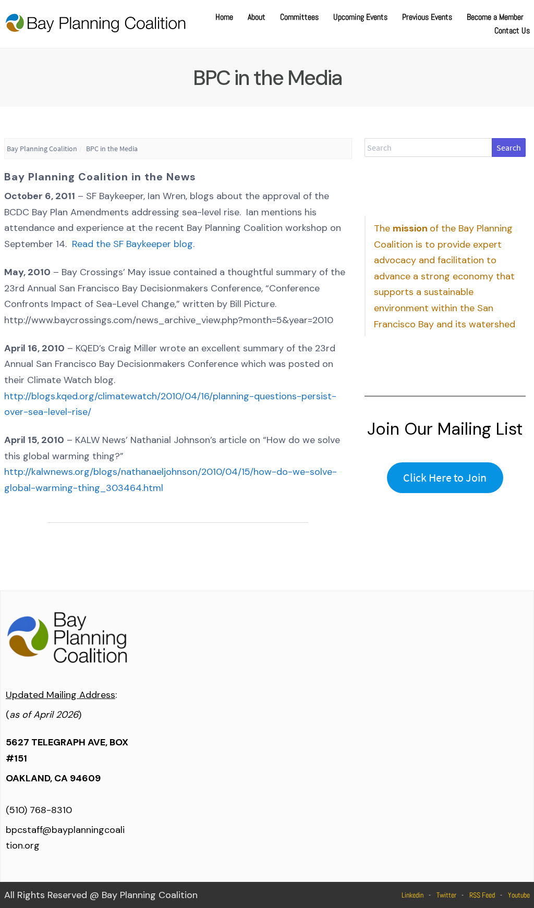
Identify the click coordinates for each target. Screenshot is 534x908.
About (256, 16)
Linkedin (412, 895)
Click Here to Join (445, 477)
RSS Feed (482, 895)
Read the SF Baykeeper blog (132, 244)
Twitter (446, 895)
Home (224, 16)
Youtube (519, 895)
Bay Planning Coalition (42, 148)
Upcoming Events (360, 16)
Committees (299, 16)
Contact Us (512, 30)
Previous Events (427, 16)
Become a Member (495, 16)
